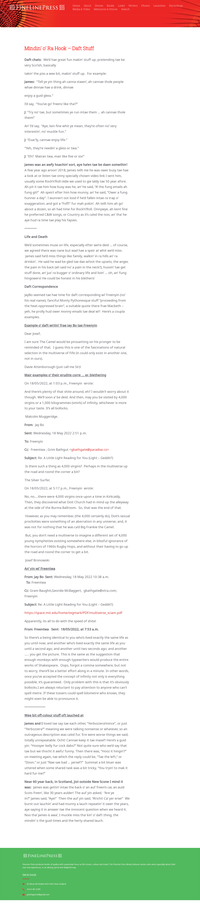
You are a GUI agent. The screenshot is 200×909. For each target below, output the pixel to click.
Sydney (91, 904)
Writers (133, 5)
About (87, 5)
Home (76, 5)
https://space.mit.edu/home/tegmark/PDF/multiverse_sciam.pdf (73, 612)
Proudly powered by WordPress (46, 904)
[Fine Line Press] (37, 7)
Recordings (176, 5)
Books (110, 5)
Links (121, 5)
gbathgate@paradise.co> (90, 449)
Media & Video (81, 9)
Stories (99, 5)
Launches (159, 5)
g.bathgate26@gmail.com (38, 894)
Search (125, 9)
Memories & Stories (105, 9)
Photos (145, 5)
